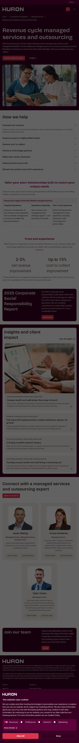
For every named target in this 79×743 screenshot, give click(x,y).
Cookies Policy (54, 715)
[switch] (11, 722)
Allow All (20, 736)
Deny (58, 736)
